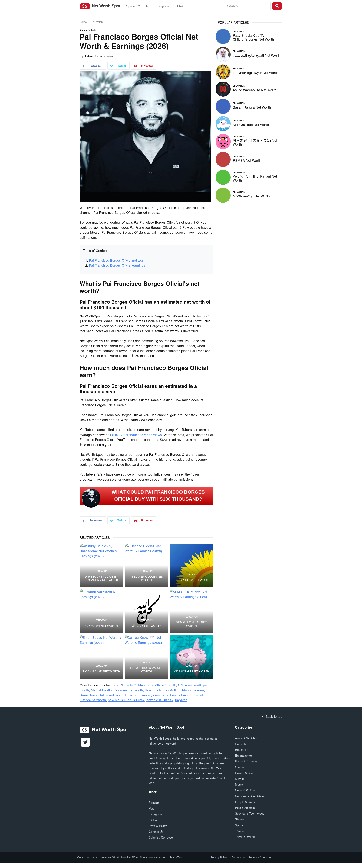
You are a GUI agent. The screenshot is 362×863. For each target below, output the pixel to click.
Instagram (163, 6)
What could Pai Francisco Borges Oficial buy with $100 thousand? (158, 495)
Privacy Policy (158, 825)
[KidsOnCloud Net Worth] (223, 123)
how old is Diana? (159, 700)
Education (97, 22)
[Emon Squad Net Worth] (101, 657)
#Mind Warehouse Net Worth (254, 90)
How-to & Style (244, 773)
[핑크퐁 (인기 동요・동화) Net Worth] (223, 141)
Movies (240, 778)
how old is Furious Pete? (126, 700)
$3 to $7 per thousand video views (136, 434)
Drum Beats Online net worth (101, 695)
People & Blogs (245, 802)
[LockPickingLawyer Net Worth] (223, 71)
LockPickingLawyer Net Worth (255, 72)
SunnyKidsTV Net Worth (192, 580)
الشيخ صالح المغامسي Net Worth (256, 55)
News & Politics (245, 790)
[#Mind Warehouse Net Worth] (223, 88)
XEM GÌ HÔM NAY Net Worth (191, 624)
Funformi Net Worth (101, 625)
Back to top (273, 716)
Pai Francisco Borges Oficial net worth (117, 260)
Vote (152, 808)
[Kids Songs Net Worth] (191, 657)
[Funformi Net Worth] (101, 611)
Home (83, 22)
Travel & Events (245, 836)
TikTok (179, 6)
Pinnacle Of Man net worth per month (148, 685)
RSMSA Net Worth (247, 160)
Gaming (240, 767)
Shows (239, 819)
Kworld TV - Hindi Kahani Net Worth (255, 178)
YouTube (144, 6)
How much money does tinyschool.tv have (157, 695)
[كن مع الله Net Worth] (146, 611)
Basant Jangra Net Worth (252, 107)
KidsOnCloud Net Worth (251, 124)
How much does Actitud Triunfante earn (174, 690)
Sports (239, 825)
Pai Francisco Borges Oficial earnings (117, 265)
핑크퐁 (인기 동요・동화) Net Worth (255, 142)
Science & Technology (249, 813)
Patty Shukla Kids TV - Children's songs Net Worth (253, 37)
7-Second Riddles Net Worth (146, 578)
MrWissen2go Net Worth (251, 196)
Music (239, 784)
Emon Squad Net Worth (101, 671)
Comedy (240, 744)
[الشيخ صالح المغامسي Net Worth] (223, 53)
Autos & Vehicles (246, 738)
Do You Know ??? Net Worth (146, 669)
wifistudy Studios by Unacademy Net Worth (101, 578)
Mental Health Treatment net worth (117, 690)
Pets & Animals (245, 807)
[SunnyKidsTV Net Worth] (191, 565)
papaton (181, 700)
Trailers (240, 831)
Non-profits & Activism (249, 796)
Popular (130, 6)
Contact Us (156, 831)
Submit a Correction (162, 837)
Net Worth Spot (105, 6)
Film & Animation (246, 761)
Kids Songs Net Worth (191, 671)
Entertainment (244, 755)
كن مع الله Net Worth (146, 625)
